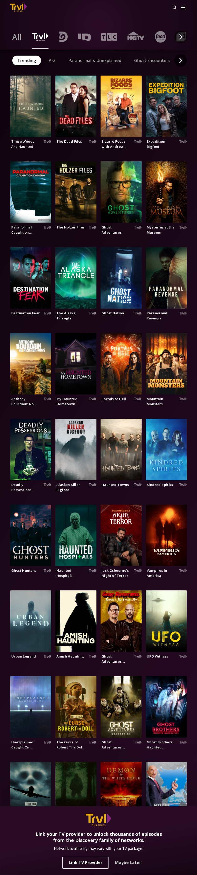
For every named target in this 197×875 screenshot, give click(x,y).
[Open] (183, 8)
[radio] (17, 37)
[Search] (172, 7)
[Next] (180, 37)
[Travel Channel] (18, 8)
